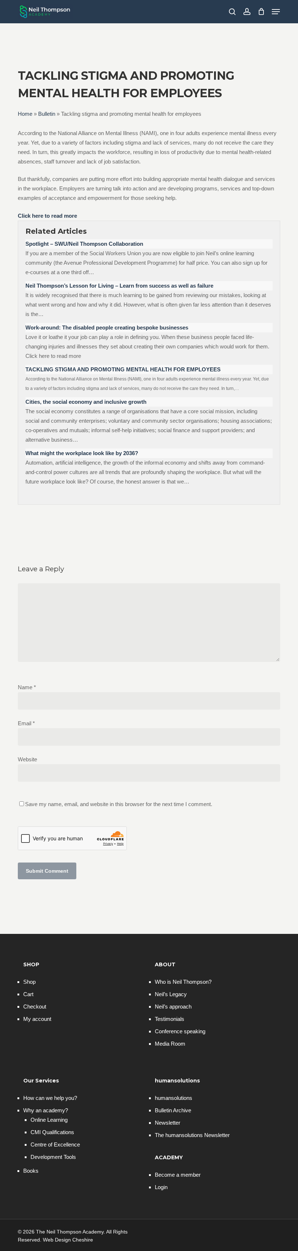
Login (161, 1187)
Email (26, 723)
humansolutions (173, 1098)
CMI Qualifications (52, 1132)
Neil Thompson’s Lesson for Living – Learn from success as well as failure (119, 286)
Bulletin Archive (173, 1110)
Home (25, 114)
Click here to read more (47, 216)
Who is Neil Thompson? (183, 982)
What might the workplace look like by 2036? (81, 453)
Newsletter (167, 1123)
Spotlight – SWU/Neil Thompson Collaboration (84, 244)
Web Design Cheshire (68, 1240)
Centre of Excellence (55, 1144)
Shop (29, 982)
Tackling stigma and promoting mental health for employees (123, 369)
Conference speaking (180, 1031)
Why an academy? (45, 1110)
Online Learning (49, 1120)
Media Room (170, 1044)
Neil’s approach (173, 1006)
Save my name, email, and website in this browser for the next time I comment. (118, 804)
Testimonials (169, 1019)
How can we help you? (50, 1098)
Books (31, 1171)
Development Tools (53, 1157)
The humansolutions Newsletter (192, 1135)
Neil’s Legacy (171, 994)
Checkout (34, 1006)
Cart (28, 994)
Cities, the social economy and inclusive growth (85, 402)
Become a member (178, 1175)
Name (27, 687)
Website (27, 759)
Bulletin (46, 114)
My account (37, 1019)
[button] (276, 11)
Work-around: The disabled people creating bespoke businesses (106, 327)
